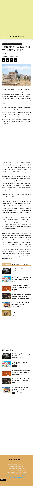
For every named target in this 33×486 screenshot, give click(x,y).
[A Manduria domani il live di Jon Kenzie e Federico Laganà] (6, 313)
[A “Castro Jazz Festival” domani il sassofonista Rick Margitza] (6, 288)
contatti (8, 476)
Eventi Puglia (18, 43)
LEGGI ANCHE (6, 264)
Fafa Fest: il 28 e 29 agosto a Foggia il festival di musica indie (21, 279)
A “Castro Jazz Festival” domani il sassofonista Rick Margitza (20, 288)
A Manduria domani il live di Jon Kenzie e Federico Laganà (20, 313)
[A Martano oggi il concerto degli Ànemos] (6, 271)
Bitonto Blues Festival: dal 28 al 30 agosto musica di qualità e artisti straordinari (21, 296)
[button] (30, 37)
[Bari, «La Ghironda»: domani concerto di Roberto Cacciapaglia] (6, 304)
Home (3, 41)
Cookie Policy (12, 477)
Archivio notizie (16, 476)
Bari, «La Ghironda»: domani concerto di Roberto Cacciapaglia (20, 304)
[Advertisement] (16, 17)
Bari (13, 382)
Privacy (24, 476)
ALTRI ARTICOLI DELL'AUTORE (20, 264)
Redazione (5, 56)
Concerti (14, 357)
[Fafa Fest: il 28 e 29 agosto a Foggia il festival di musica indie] (6, 279)
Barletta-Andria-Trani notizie (13, 41)
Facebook (20, 477)
